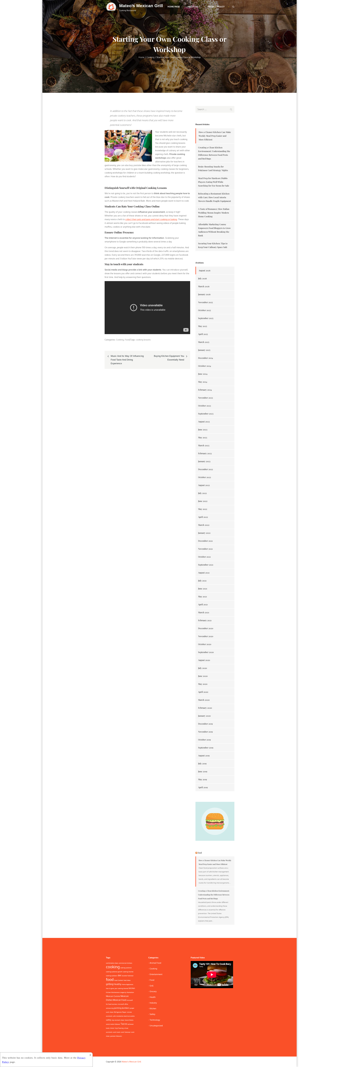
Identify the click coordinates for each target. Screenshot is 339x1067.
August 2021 (203, 572)
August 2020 (204, 660)
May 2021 (202, 596)
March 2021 (203, 612)
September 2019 (205, 747)
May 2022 (202, 509)
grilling (109, 983)
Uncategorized (156, 1025)
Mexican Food (119, 999)
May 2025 (202, 326)
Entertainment (156, 974)
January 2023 (204, 461)
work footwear (126, 1032)
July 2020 (202, 668)
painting (117, 1008)
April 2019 (203, 787)
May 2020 (202, 684)
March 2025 (203, 342)
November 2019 (205, 731)
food (110, 979)
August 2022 (204, 485)
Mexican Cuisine (113, 996)
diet (119, 975)
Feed (200, 852)
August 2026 (204, 270)
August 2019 (203, 755)
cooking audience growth (114, 972)
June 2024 (202, 373)
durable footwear (127, 976)
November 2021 (205, 548)
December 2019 (205, 723)
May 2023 (202, 437)
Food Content (118, 980)
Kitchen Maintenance (113, 992)
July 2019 (202, 763)
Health (152, 997)
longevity (123, 992)
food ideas (127, 980)
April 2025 (203, 334)
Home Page (174, 6)
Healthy (117, 984)
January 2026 (204, 294)
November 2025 (205, 302)
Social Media (129, 1020)
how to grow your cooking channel (117, 988)
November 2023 (205, 397)
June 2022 (202, 501)
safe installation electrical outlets (124, 1016)
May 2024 (202, 381)
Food (127, 339)
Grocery (153, 991)
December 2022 (205, 469)
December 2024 (205, 358)
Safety (152, 1014)
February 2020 (205, 707)
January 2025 (204, 350)
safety (108, 1020)
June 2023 (202, 429)
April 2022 (203, 517)
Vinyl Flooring (119, 1028)
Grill (151, 985)
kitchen (132, 988)
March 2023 (203, 445)
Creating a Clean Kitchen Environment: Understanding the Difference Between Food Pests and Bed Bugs (213, 895)
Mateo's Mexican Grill (141, 5)
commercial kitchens (125, 963)
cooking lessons (143, 339)
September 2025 (205, 318)
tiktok (112, 1028)
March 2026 (203, 286)
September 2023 (205, 413)
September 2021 (205, 564)
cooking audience (126, 968)
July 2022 (202, 493)
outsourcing (109, 1008)
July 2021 (202, 580)
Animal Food (155, 963)
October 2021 (204, 556)
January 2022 (204, 532)
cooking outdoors (111, 976)
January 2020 (204, 715)
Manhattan (130, 992)
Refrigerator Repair (120, 1012)
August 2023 (204, 421)
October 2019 (204, 739)
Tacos (124, 1023)
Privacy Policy (216, 6)
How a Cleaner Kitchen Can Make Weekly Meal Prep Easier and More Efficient (215, 136)
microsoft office (123, 1004)
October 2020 (204, 644)
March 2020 (204, 699)
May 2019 (202, 779)
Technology (155, 1020)
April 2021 (203, 604)
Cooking (120, 339)
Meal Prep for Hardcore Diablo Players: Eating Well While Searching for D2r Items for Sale (213, 182)
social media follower (113, 1024)
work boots (116, 1032)
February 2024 (205, 389)
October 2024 (204, 365)
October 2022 (204, 477)
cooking (113, 966)
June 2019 (202, 771)
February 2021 (204, 620)
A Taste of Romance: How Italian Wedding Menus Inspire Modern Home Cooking (213, 213)
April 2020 (203, 691)
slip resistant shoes (118, 1020)
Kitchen (153, 1008)
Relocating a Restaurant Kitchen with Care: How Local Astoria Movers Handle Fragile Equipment (214, 197)
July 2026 (202, 278)
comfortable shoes (112, 963)
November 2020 (205, 636)
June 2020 (203, 676)
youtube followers (116, 1036)
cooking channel (128, 972)
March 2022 (203, 524)
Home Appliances (127, 984)
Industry (153, 1003)
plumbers (126, 1008)
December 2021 (205, 540)
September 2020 (206, 652)
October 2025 (204, 310)
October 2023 (204, 405)
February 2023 (205, 453)
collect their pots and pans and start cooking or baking (151, 219)
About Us (193, 6)
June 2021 (202, 588)
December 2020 (205, 628)
